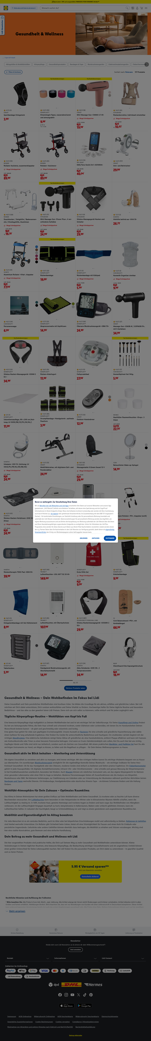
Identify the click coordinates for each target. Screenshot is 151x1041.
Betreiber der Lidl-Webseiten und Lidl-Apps (54, 506)
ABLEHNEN (83, 538)
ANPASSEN (95, 538)
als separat (54, 514)
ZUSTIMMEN (110, 538)
